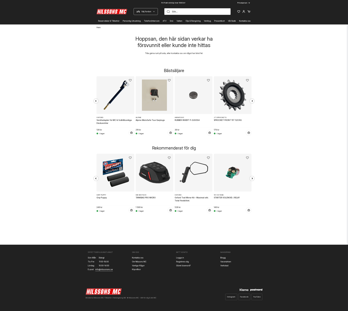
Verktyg (207, 21)
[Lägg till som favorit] (238, 11)
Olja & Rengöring (193, 21)
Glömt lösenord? (183, 265)
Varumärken (225, 261)
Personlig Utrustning (132, 21)
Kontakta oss (245, 21)
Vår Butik (232, 21)
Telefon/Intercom (151, 21)
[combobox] (146, 11)
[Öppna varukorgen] (248, 11)
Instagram (231, 297)
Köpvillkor (136, 269)
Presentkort (219, 21)
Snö (171, 21)
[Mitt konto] (243, 11)
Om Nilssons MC (139, 261)
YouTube (257, 297)
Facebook (244, 297)
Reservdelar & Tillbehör (108, 21)
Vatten (179, 21)
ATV (165, 21)
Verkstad (224, 265)
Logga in (180, 257)
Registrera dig (182, 261)
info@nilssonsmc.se (104, 269)
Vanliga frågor (138, 265)
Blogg (223, 257)
